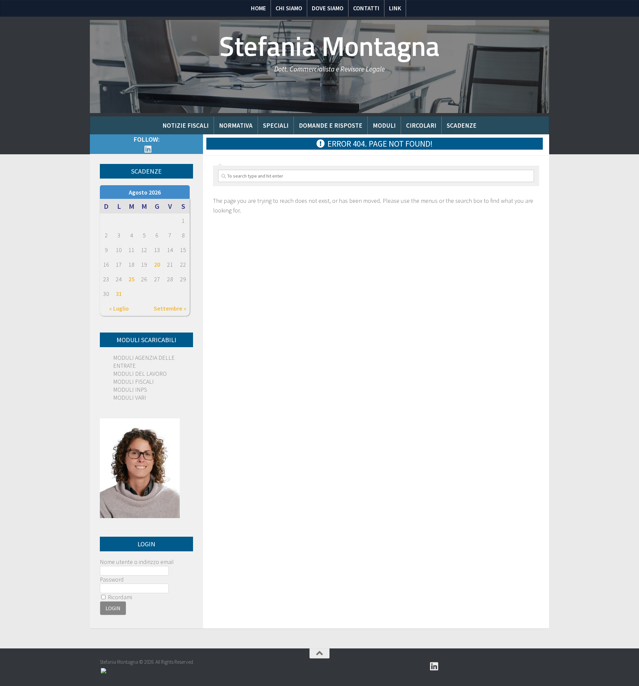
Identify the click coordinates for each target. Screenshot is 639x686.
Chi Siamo (289, 8)
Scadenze (462, 125)
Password (112, 579)
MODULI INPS (130, 389)
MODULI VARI (129, 397)
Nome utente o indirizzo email (137, 562)
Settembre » (170, 308)
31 (119, 294)
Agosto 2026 (145, 192)
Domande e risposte (330, 125)
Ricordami (119, 597)
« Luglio (119, 308)
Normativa (236, 125)
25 (131, 279)
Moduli (384, 125)
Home (258, 8)
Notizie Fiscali (185, 125)
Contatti (366, 8)
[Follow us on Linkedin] (148, 149)
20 (157, 264)
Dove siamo (327, 8)
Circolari (421, 125)
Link (395, 8)
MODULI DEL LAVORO (140, 373)
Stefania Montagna (329, 46)
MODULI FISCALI (133, 381)
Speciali (276, 125)
